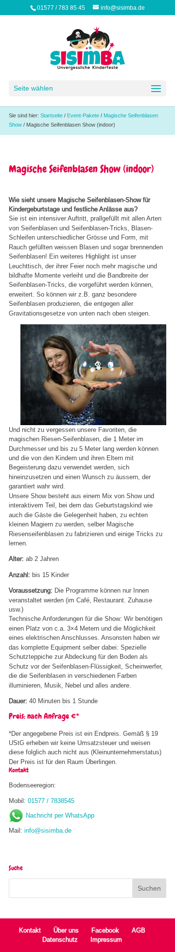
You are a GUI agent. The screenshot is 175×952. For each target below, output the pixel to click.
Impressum (106, 939)
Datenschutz (60, 939)
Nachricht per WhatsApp (60, 815)
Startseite (51, 115)
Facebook (105, 930)
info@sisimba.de (47, 830)
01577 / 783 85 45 (61, 7)
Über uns (66, 930)
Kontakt (30, 930)
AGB (138, 930)
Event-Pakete (83, 115)
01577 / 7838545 (51, 800)
